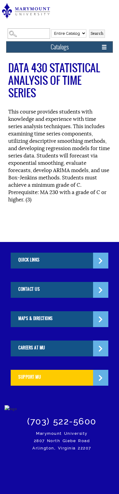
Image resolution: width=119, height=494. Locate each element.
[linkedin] (83, 465)
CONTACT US (29, 289)
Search (97, 33)
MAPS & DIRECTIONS (35, 318)
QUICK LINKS (29, 260)
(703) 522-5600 (61, 421)
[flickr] (69, 465)
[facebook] (40, 465)
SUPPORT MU (29, 377)
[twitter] (55, 465)
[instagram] (26, 465)
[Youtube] (98, 465)
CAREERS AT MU (31, 348)
